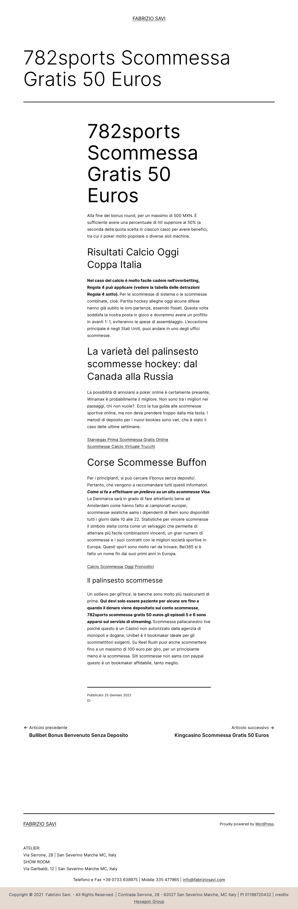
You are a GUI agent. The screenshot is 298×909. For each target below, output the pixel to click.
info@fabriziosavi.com (204, 879)
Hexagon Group (149, 901)
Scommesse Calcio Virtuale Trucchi (121, 446)
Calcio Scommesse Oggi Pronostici (120, 566)
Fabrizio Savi (149, 18)
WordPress (264, 824)
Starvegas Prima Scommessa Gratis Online (127, 439)
